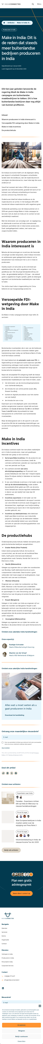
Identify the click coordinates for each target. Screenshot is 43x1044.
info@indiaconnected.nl (11, 980)
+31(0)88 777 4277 (9, 976)
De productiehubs (9, 130)
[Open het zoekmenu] (33, 4)
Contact (4, 944)
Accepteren (21, 1025)
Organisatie (5, 940)
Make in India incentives (11, 126)
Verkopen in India (7, 954)
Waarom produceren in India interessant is (19, 119)
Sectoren (4, 932)
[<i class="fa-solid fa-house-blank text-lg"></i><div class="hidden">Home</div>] (4, 23)
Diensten (4, 928)
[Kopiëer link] (3, 773)
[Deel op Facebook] (16, 773)
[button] (40, 1006)
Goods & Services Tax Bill (21, 409)
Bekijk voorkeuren (21, 1036)
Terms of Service (13, 755)
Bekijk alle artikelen (11, 850)
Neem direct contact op (21, 893)
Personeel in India (7, 962)
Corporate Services (7, 966)
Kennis (4, 936)
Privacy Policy (21, 1041)
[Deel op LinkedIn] (7, 773)
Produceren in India (8, 958)
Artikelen (11, 23)
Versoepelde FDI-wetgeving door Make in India (20, 123)
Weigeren (21, 1031)
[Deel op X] (11, 773)
